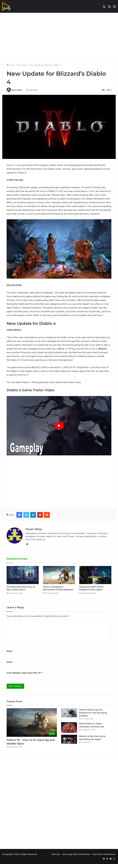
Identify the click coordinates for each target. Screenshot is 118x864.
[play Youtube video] (59, 425)
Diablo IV (11, 165)
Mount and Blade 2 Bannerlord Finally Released (58, 588)
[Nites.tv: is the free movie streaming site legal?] (69, 739)
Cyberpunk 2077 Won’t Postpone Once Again (91, 588)
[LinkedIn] (33, 515)
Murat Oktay (17, 90)
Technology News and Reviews (76, 854)
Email (10, 662)
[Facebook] (19, 515)
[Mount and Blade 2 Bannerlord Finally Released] (59, 575)
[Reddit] (47, 515)
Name (10, 651)
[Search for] (109, 7)
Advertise (56, 854)
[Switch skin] (104, 7)
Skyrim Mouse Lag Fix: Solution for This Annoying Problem (93, 712)
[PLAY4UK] (9, 6)
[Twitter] (26, 515)
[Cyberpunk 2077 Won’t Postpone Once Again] (95, 575)
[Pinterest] (40, 515)
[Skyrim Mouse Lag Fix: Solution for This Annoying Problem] (69, 712)
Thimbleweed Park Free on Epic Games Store (21, 588)
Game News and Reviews (103, 854)
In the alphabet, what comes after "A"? (25, 673)
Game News (21, 65)
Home (11, 65)
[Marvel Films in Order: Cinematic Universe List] (69, 727)
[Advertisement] (59, 36)
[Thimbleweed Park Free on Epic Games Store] (23, 575)
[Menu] (114, 7)
